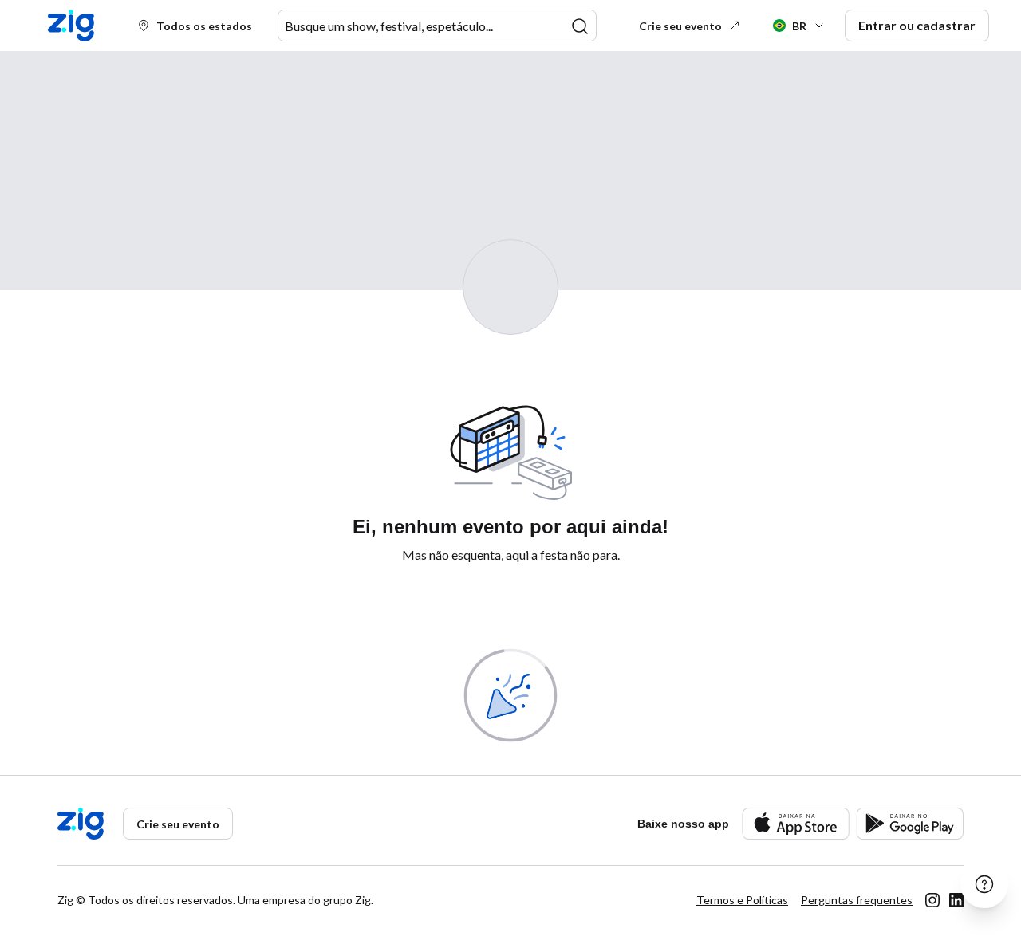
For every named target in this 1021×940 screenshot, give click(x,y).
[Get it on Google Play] (910, 823)
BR (799, 26)
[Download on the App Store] (796, 823)
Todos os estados (204, 26)
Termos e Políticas (742, 900)
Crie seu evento (680, 26)
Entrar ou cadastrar (917, 25)
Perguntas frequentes (857, 900)
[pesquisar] (579, 26)
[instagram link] (932, 900)
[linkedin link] (956, 900)
